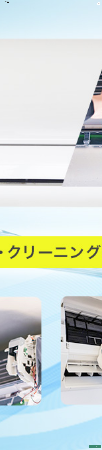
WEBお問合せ (95, 446)
